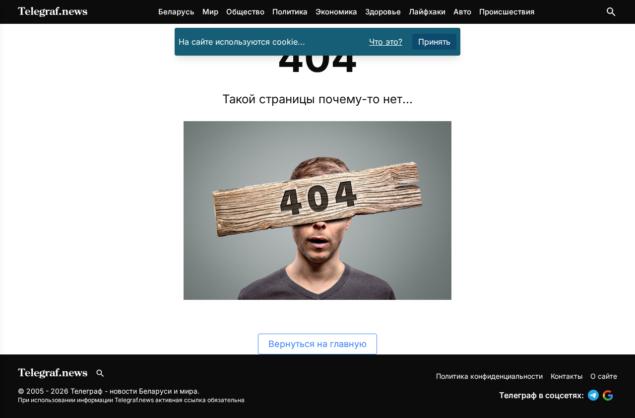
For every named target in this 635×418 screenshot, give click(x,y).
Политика (290, 11)
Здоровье (383, 11)
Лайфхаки (427, 11)
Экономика (336, 11)
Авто (462, 11)
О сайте (603, 376)
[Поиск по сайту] (611, 12)
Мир (210, 11)
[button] (595, 395)
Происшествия (506, 11)
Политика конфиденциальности (489, 376)
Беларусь (176, 11)
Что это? (385, 42)
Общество (245, 11)
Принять (434, 42)
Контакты (566, 376)
